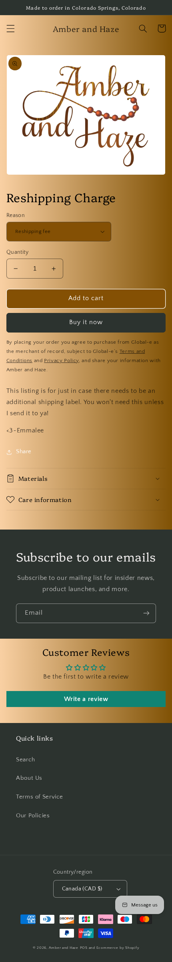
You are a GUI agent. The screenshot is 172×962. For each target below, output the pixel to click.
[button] (10, 28)
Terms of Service (39, 797)
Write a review (86, 699)
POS (84, 948)
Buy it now (86, 322)
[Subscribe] (146, 613)
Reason (15, 215)
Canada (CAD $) (82, 889)
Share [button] (24, 451)
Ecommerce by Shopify (118, 948)
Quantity (17, 252)
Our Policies (33, 816)
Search (25, 760)
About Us (29, 778)
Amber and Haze (63, 948)
